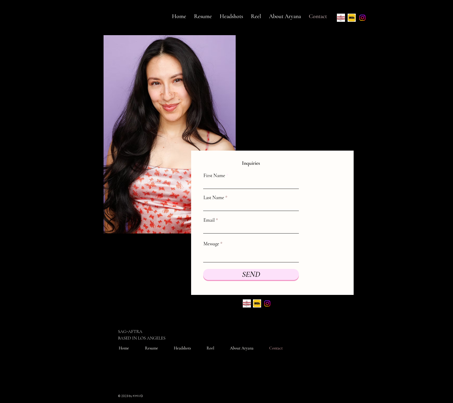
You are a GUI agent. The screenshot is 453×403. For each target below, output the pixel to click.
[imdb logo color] (352, 18)
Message (211, 243)
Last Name (213, 197)
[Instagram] (362, 18)
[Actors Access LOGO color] (341, 18)
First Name (214, 175)
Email (209, 220)
